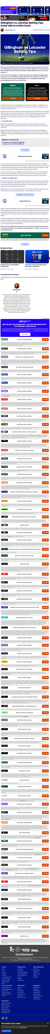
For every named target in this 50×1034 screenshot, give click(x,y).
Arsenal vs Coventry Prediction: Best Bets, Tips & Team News (35, 265)
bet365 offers (6, 230)
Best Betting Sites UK (36, 987)
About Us (3, 969)
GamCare (45, 957)
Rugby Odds (35, 977)
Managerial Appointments (6, 994)
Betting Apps (35, 989)
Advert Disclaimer (45, 318)
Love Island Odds (20, 990)
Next (49, 258)
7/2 (37, 13)
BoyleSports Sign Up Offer (6, 1011)
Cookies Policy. (23, 1027)
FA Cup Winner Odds (7, 121)
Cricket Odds (35, 972)
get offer (12, 8)
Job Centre (4, 995)
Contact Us (4, 972)
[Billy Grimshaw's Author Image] (16, 286)
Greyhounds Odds (36, 970)
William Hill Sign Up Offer (6, 1006)
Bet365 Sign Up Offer (5, 1004)
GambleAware (20, 958)
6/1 (47, 13)
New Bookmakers (36, 994)
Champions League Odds (22, 973)
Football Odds (35, 969)
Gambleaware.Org (22, 470)
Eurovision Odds (20, 992)
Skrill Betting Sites (36, 997)
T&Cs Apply (31, 330)
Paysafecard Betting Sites (38, 995)
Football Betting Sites (37, 999)
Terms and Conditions (6, 980)
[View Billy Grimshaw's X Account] (14, 30)
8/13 (34, 13)
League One (19, 977)
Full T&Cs (9, 536)
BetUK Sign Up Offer (5, 1007)
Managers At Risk (5, 990)
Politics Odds (19, 989)
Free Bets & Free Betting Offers (9, 178)
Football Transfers (20, 980)
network (15, 922)
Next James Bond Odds (21, 997)
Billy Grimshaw (9, 30)
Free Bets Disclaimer (5, 982)
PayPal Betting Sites (36, 992)
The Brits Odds (20, 995)
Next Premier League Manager (7, 989)
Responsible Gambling (6, 978)
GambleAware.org (7, 819)
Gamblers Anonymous (28, 958)
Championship (20, 970)
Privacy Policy (4, 973)
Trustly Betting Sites (36, 990)
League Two (19, 978)
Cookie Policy (4, 975)
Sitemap (3, 983)
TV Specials (19, 987)
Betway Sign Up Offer (5, 1012)
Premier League (20, 969)
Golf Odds (35, 975)
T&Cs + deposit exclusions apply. (32, 869)
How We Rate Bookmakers (6, 977)
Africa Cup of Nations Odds (22, 972)
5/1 (41, 13)
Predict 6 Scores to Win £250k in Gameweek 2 (10, 265)
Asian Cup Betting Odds (21, 975)
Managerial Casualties (6, 992)
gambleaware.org (22, 800)
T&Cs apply (26, 716)
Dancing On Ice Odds (21, 994)
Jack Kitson (4, 269)
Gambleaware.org (6, 396)
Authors (3, 970)
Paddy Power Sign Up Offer (6, 1002)
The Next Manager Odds (6, 987)
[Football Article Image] (12, 256)
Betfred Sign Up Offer (5, 1009)
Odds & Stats (23, 13)
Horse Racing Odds (36, 973)
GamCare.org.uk (9, 870)
